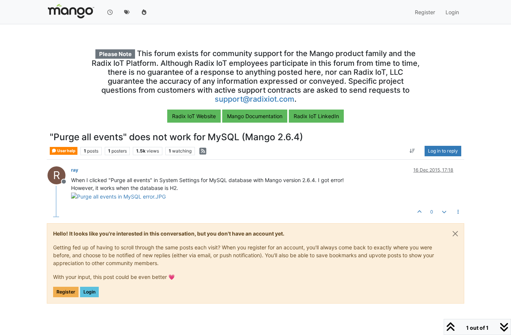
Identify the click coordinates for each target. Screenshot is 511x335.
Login (89, 292)
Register (65, 292)
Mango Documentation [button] (254, 116)
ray (74, 170)
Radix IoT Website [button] (194, 116)
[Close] (455, 234)
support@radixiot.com (254, 99)
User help (66, 150)
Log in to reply (443, 151)
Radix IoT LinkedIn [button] (316, 116)
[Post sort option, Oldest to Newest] (412, 151)
